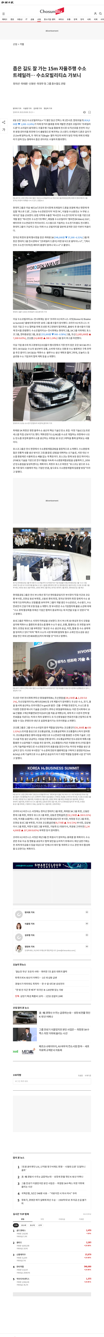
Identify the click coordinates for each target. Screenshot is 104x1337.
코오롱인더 (69, 727)
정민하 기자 (48, 108)
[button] (3, 13)
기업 (22, 44)
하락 (42, 1219)
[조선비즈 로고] (52, 11)
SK (52, 237)
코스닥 (32, 1225)
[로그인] (95, 13)
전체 (16, 1225)
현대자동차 (78, 120)
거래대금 (61, 1219)
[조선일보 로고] (7, 2)
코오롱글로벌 (49, 822)
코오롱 (30, 338)
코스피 (23, 1225)
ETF (40, 1225)
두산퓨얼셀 (60, 697)
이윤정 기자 (27, 108)
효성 (38, 334)
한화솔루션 (62, 815)
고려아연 (80, 826)
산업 (15, 44)
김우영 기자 (37, 108)
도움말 (80, 1075)
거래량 (81, 1219)
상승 (22, 1219)
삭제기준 (88, 1075)
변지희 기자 (17, 108)
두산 (73, 334)
